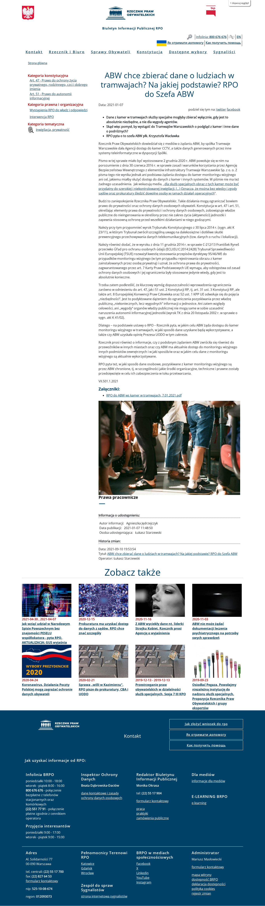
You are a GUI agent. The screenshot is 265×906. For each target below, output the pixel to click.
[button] (109, 455)
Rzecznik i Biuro (67, 51)
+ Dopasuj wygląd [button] (239, 3)
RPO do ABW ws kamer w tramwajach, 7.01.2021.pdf (144, 395)
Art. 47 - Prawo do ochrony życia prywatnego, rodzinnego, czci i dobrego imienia (58, 84)
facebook (233, 109)
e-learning (199, 803)
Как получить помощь (206, 745)
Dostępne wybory (188, 51)
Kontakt (34, 51)
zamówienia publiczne (152, 818)
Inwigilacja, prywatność (52, 130)
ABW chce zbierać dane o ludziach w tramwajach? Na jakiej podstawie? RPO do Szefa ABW (172, 554)
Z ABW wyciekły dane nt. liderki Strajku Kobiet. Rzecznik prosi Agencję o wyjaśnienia (159, 628)
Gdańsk (86, 868)
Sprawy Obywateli (111, 51)
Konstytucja (150, 51)
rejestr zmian (201, 893)
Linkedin (142, 873)
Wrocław (87, 873)
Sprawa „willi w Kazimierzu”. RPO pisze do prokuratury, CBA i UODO (103, 689)
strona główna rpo (58, 725)
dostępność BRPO (205, 879)
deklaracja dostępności (208, 884)
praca (140, 809)
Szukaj (189, 37)
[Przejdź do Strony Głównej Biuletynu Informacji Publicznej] (211, 11)
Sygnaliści (224, 51)
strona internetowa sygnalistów (104, 896)
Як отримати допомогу (206, 734)
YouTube (142, 878)
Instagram (143, 882)
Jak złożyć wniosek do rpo (206, 724)
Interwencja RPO (42, 117)
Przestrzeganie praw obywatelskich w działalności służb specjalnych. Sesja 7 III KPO (160, 689)
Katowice (87, 864)
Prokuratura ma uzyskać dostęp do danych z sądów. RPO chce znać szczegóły (103, 628)
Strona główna (37, 63)
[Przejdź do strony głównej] (132, 13)
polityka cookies (203, 889)
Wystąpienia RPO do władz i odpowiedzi (58, 110)
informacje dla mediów (208, 781)
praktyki (142, 813)
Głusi (232, 37)
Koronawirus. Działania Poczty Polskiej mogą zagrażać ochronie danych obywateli (47, 689)
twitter (221, 109)
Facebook (143, 864)
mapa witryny (201, 875)
